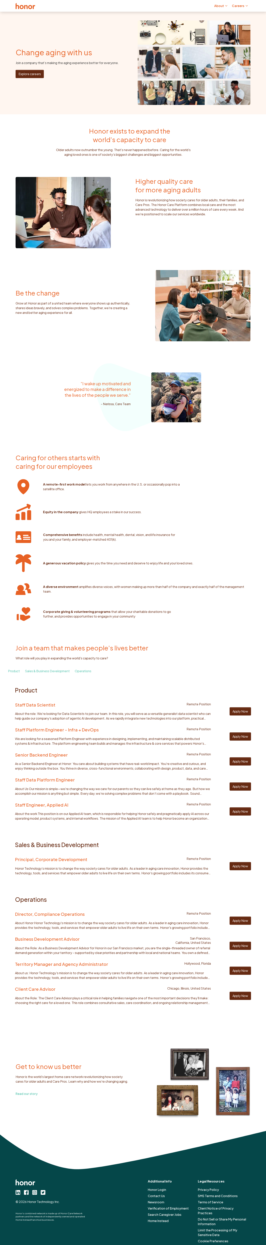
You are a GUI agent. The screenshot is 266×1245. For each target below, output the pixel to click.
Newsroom (156, 1202)
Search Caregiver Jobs (164, 1214)
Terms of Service (210, 1202)
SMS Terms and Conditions (218, 1196)
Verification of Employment (168, 1208)
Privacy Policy (208, 1190)
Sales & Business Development (47, 671)
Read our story (27, 1094)
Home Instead (158, 1221)
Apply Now (240, 711)
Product (14, 671)
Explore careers (29, 74)
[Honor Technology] (25, 6)
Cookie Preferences (213, 1241)
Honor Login (157, 1190)
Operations (83, 671)
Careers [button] (238, 6)
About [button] (219, 6)
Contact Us (156, 1196)
